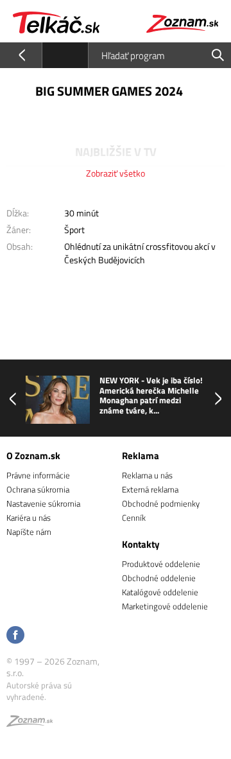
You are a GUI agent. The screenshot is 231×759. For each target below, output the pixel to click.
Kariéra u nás (28, 517)
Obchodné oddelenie (159, 577)
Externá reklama (150, 489)
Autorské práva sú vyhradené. (39, 691)
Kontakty (141, 544)
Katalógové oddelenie (160, 592)
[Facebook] (15, 636)
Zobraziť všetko (115, 173)
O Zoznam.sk (33, 455)
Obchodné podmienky (161, 503)
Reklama (140, 455)
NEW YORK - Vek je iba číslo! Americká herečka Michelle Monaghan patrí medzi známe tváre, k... (151, 395)
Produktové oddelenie (161, 563)
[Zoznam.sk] (29, 723)
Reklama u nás (147, 475)
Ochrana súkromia (37, 489)
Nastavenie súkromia (43, 503)
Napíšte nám (28, 531)
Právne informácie (38, 475)
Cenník (134, 517)
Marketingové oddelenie (165, 606)
